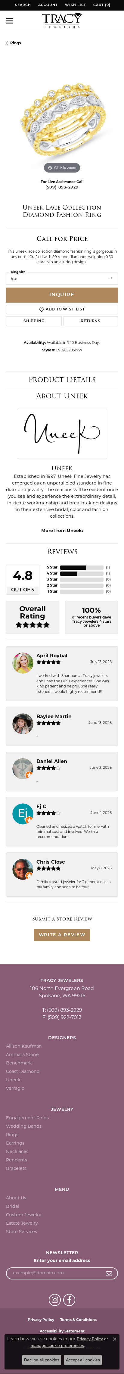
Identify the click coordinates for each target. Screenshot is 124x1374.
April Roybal (51, 656)
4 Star (52, 573)
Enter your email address (62, 1261)
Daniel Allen (51, 761)
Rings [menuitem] (12, 1135)
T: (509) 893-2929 (62, 1010)
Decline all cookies (41, 1359)
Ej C (41, 807)
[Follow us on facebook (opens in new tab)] (69, 1300)
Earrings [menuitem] (15, 1143)
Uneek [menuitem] (13, 1080)
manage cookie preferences (57, 1345)
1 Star (52, 592)
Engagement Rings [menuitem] (27, 1118)
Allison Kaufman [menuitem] (24, 1046)
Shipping (33, 321)
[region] (62, 119)
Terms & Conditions (78, 1320)
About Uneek (62, 395)
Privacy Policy (41, 1320)
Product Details (62, 379)
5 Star (52, 567)
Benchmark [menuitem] (19, 1063)
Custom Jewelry (23, 1215)
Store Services (21, 1232)
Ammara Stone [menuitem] (22, 1055)
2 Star (52, 585)
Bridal (12, 1206)
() (108, 567)
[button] (22, 5)
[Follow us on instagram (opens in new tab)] (55, 1300)
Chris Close (50, 862)
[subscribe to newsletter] (109, 1273)
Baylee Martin (54, 717)
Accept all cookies (83, 1359)
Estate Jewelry (22, 1223)
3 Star (52, 579)
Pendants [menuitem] (16, 1160)
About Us (16, 1198)
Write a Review (62, 935)
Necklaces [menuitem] (17, 1152)
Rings (15, 43)
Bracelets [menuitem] (16, 1169)
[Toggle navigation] (9, 21)
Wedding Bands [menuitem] (24, 1126)
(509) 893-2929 (62, 187)
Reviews (62, 551)
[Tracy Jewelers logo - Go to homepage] (62, 21)
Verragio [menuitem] (15, 1088)
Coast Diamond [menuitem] (23, 1072)
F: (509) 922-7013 (62, 1017)
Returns (91, 321)
